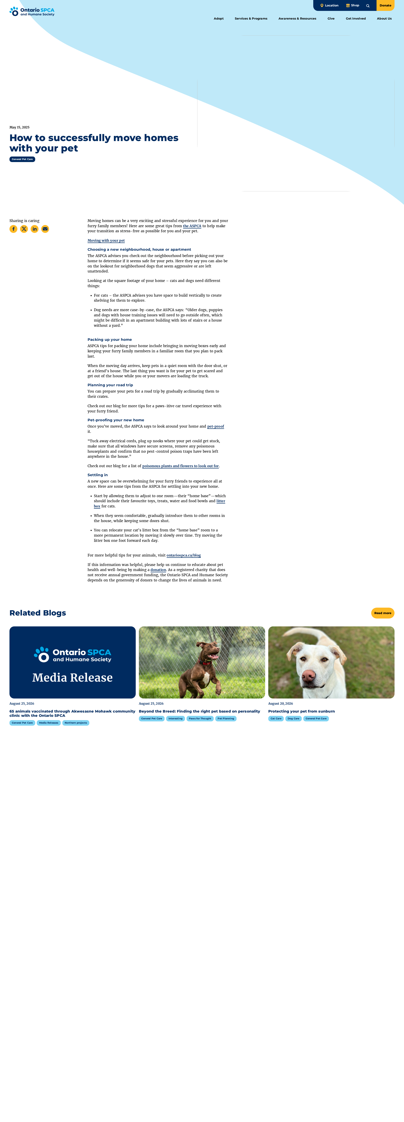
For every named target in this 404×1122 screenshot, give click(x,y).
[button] (367, 5)
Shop (355, 5)
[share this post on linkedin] (34, 228)
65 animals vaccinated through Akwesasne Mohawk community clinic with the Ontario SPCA (72, 713)
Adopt (219, 18)
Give (331, 18)
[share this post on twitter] (24, 228)
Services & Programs (251, 18)
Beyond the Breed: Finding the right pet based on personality (199, 711)
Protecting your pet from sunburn (302, 711)
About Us (384, 18)
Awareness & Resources (297, 18)
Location (332, 5)
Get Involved (356, 18)
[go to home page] (31, 12)
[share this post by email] (45, 228)
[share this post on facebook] (13, 228)
